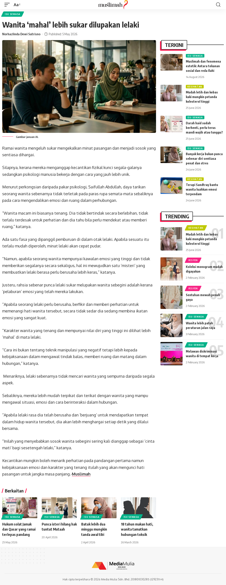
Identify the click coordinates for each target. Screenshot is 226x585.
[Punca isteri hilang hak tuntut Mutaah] (59, 507)
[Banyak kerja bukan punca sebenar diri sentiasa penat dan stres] (171, 155)
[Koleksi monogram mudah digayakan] (171, 269)
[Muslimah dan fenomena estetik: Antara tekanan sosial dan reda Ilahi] (171, 62)
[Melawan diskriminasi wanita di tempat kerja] (171, 353)
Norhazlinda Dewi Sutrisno (21, 34)
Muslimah (81, 474)
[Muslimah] (113, 4)
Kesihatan (194, 86)
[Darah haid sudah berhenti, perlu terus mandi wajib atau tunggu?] (171, 124)
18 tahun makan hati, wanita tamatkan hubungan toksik (137, 529)
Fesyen (193, 260)
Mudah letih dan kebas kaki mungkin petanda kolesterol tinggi (202, 96)
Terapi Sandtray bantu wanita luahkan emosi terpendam (202, 189)
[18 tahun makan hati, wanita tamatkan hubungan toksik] (138, 507)
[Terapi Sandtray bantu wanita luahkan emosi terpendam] (171, 185)
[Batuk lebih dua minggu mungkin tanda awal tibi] (98, 507)
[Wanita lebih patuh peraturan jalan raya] (171, 325)
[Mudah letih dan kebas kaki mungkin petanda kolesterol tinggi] (171, 93)
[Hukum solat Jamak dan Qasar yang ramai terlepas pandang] (19, 507)
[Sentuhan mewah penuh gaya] (171, 297)
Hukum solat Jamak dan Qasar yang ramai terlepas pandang (19, 529)
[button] (8, 4)
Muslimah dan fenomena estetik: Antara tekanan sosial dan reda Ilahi (203, 65)
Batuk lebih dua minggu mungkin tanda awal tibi (94, 529)
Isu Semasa (12, 14)
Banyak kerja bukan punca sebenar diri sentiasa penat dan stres (204, 158)
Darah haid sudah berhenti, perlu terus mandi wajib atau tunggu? (204, 127)
